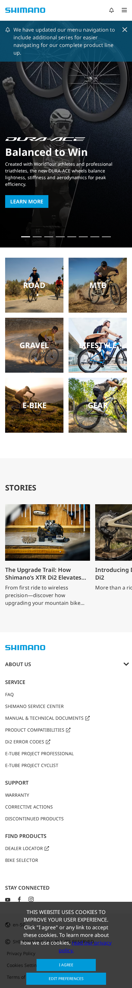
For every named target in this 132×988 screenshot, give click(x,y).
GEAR (98, 405)
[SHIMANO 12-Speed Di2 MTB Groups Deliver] (94, 236)
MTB (97, 285)
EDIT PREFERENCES (66, 978)
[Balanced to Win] (25, 236)
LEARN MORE (26, 201)
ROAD (34, 285)
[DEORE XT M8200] (48, 236)
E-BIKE (34, 405)
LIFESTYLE (98, 345)
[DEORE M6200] (60, 236)
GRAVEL (34, 345)
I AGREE (66, 965)
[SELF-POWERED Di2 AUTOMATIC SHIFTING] (83, 236)
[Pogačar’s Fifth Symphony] (37, 236)
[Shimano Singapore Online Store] (106, 236)
